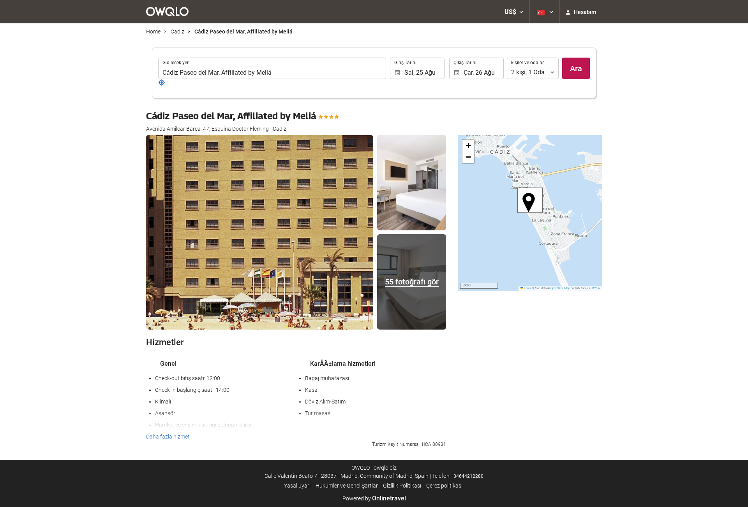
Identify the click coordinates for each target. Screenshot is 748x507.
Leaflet (528, 288)
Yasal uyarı (297, 485)
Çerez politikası (444, 485)
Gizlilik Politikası (402, 485)
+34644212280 (467, 476)
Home (153, 31)
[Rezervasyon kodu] (161, 84)
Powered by (374, 498)
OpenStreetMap (560, 288)
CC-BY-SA (593, 288)
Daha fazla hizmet (168, 436)
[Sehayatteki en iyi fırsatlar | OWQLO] (167, 11)
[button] (514, 11)
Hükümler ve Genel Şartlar (347, 485)
